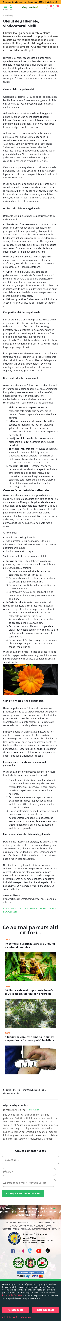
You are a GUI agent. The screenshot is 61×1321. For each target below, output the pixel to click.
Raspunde (34, 1110)
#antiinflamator (12, 908)
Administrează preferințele (16, 1317)
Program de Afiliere (11, 1229)
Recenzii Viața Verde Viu (44, 1222)
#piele (43, 908)
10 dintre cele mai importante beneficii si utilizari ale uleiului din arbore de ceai (30, 992)
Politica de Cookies (12, 1295)
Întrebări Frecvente (41, 1229)
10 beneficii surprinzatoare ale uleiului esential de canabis (30, 945)
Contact (56, 1229)
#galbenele (31, 908)
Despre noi (11, 1222)
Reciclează (26, 1229)
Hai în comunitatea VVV (40, 1226)
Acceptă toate (15, 1309)
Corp (7, 939)
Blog (11, 15)
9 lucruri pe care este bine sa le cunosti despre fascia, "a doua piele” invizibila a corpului (30, 1039)
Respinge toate (45, 1309)
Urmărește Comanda (19, 1226)
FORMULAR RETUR (24, 1222)
